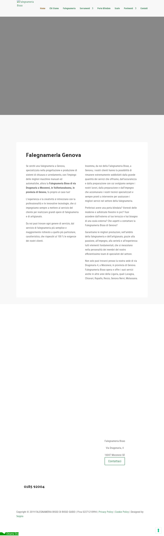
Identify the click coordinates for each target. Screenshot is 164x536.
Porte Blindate (104, 8)
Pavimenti (128, 8)
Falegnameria (69, 8)
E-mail (65, 98)
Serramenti (85, 8)
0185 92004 (34, 486)
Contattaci (114, 461)
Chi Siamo (54, 8)
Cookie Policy (122, 511)
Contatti (144, 8)
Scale (117, 8)
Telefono (99, 98)
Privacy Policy (106, 511)
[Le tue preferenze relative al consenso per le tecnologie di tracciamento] (158, 530)
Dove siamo (31, 98)
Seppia (19, 516)
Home (42, 8)
